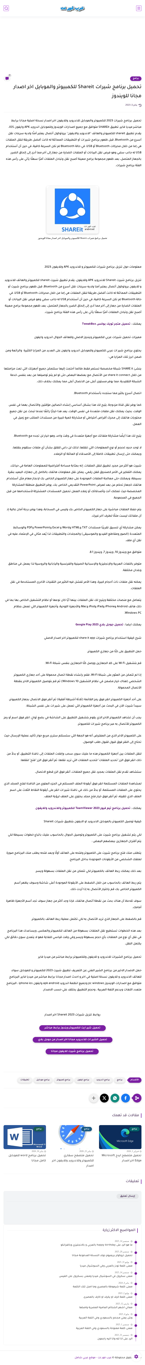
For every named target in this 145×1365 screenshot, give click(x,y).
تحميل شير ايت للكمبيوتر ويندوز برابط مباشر (72, 1028)
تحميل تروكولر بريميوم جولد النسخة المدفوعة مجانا (102, 1255)
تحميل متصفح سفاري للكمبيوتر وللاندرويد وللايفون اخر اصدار (73, 1161)
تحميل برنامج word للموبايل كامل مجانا (27, 1158)
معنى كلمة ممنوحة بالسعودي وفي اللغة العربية (104, 1328)
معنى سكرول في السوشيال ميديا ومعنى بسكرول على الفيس (95, 1276)
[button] (125, 1098)
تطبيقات (24, 1080)
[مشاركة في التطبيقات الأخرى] (93, 1098)
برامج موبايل (43, 1080)
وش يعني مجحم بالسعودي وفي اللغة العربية (105, 1318)
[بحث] (6, 8)
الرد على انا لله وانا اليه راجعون (114, 1339)
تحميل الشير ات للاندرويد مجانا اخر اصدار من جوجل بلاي (72, 1039)
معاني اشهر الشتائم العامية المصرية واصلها (105, 1307)
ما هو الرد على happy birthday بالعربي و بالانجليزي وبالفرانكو (96, 1245)
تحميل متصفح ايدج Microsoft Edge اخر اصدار (121, 1158)
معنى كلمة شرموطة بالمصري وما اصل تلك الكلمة (102, 1287)
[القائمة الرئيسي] (138, 8)
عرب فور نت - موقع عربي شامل (93, 1357)
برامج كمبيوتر (63, 1080)
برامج (136, 78)
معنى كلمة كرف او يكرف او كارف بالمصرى (107, 1297)
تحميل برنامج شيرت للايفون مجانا (72, 1051)
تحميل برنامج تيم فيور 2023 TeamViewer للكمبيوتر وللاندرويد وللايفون (82, 808)
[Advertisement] (72, 48)
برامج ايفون (83, 1080)
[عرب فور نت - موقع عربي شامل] (72, 8)
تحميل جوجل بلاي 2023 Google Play (99, 624)
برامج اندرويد (103, 1080)
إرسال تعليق (127, 1196)
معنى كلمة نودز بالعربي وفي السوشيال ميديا (106, 1266)
